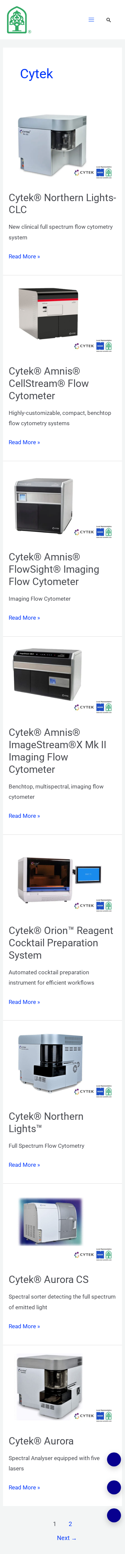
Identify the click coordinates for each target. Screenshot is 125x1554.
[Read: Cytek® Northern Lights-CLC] (62, 146)
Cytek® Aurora (41, 1441)
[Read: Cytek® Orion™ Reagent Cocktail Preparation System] (62, 879)
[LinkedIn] (114, 1487)
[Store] (114, 1515)
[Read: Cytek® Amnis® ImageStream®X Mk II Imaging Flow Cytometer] (62, 681)
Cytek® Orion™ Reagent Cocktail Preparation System (61, 943)
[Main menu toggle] (91, 19)
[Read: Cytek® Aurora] (62, 1389)
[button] (109, 20)
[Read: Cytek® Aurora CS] (62, 1228)
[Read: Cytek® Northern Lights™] (62, 1065)
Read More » (24, 255)
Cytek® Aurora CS (49, 1279)
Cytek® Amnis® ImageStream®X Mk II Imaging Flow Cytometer (57, 751)
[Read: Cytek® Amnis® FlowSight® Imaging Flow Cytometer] (62, 505)
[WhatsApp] (114, 1459)
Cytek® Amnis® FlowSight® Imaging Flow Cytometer (54, 569)
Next (67, 1537)
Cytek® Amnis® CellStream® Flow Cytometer (49, 383)
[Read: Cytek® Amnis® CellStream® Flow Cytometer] (62, 319)
